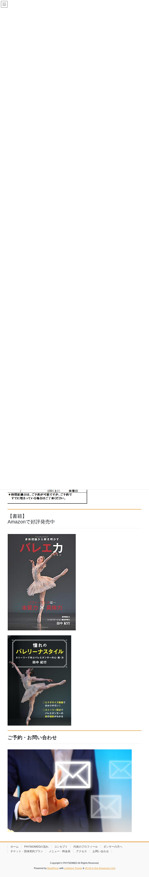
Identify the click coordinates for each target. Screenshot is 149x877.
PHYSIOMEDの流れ (36, 846)
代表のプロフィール (85, 846)
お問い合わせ (101, 851)
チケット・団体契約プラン (26, 851)
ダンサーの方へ (112, 846)
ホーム (14, 846)
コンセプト (61, 846)
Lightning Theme (73, 868)
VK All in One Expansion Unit (100, 868)
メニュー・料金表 (59, 851)
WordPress (53, 868)
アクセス (81, 851)
